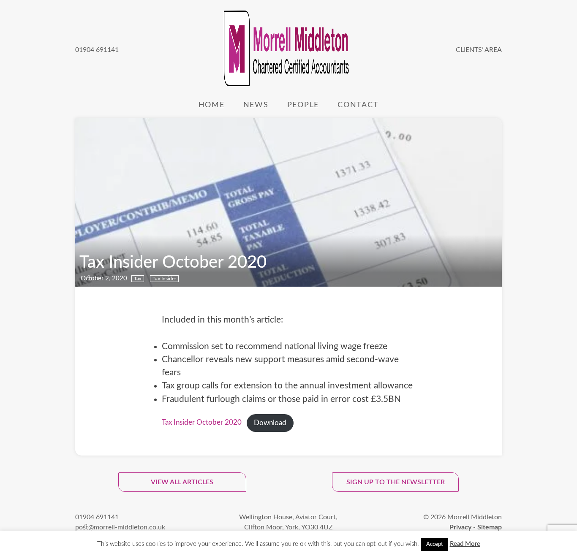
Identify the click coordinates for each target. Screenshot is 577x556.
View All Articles (182, 482)
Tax (138, 278)
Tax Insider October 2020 (202, 423)
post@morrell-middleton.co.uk (120, 527)
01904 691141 (97, 49)
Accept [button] (434, 544)
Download (270, 423)
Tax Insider (164, 278)
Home (212, 104)
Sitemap (489, 527)
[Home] (287, 50)
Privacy (460, 527)
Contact (357, 104)
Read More (465, 544)
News (256, 104)
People (303, 104)
